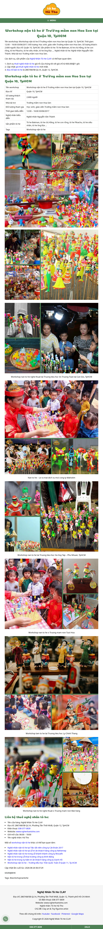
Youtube (46, 913)
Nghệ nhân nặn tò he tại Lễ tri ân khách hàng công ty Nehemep (37, 850)
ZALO (87, 927)
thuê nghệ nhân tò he (24, 63)
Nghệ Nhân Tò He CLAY (40, 58)
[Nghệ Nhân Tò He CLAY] (51, 9)
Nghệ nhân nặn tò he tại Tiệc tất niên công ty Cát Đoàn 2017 (35, 847)
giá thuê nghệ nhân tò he (27, 66)
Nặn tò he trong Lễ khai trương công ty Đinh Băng (31, 856)
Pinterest (66, 913)
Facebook (55, 913)
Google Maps (77, 913)
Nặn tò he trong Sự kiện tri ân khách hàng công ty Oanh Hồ (35, 859)
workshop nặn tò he (21, 842)
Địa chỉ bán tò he (14, 69)
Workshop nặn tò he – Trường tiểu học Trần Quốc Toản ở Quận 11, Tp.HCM (42, 862)
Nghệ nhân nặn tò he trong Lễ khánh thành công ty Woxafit (35, 853)
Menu (51, 20)
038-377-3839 (24, 828)
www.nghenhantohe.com (28, 831)
